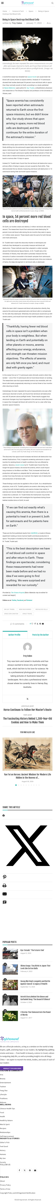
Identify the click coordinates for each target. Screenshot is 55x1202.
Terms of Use (5, 1189)
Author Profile (14, 635)
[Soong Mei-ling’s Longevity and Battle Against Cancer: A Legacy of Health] (10, 985)
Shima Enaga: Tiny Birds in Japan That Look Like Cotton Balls (35, 967)
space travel (32, 77)
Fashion (3, 1086)
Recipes (3, 1128)
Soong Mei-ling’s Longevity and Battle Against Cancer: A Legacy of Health (35, 982)
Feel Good (4, 1146)
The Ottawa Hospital (18, 593)
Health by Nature (6, 1120)
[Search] (52, 3)
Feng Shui (3, 1090)
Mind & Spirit (5, 1124)
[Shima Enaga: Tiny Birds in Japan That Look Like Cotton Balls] (10, 969)
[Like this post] (32, 624)
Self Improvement (7, 1136)
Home (5, 11)
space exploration (11, 614)
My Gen (3, 1158)
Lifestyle (3, 1094)
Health (2, 1116)
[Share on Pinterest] (5, 878)
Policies (4, 1177)
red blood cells (42, 609)
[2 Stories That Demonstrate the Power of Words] (10, 1016)
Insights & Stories (9, 1138)
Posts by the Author (40, 635)
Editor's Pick (4, 1142)
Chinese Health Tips (7, 1108)
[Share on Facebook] (35, 624)
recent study (20, 465)
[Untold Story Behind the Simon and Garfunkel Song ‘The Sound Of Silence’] (10, 1000)
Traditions (4, 1098)
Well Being (5, 1104)
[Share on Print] (4, 887)
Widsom (3, 1102)
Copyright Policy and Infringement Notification (17, 1193)
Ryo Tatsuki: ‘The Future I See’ (32, 950)
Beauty (2, 1078)
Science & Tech (18, 11)
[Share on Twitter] (37, 624)
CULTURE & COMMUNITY (11, 1071)
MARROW (34, 533)
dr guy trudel (9, 609)
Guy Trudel (30, 88)
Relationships (5, 1132)
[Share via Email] (43, 624)
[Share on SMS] (5, 903)
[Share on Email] (5, 895)
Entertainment (5, 1082)
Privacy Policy (5, 1185)
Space (31, 11)
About (2, 1181)
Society (3, 1162)
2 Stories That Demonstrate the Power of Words (35, 1013)
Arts (1, 1075)
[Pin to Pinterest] (40, 624)
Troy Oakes (17, 23)
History (3, 1150)
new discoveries (25, 609)
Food (2, 1112)
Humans (3, 1154)
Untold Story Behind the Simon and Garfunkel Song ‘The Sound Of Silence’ (35, 998)
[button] (5, 761)
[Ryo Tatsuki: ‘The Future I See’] (10, 954)
